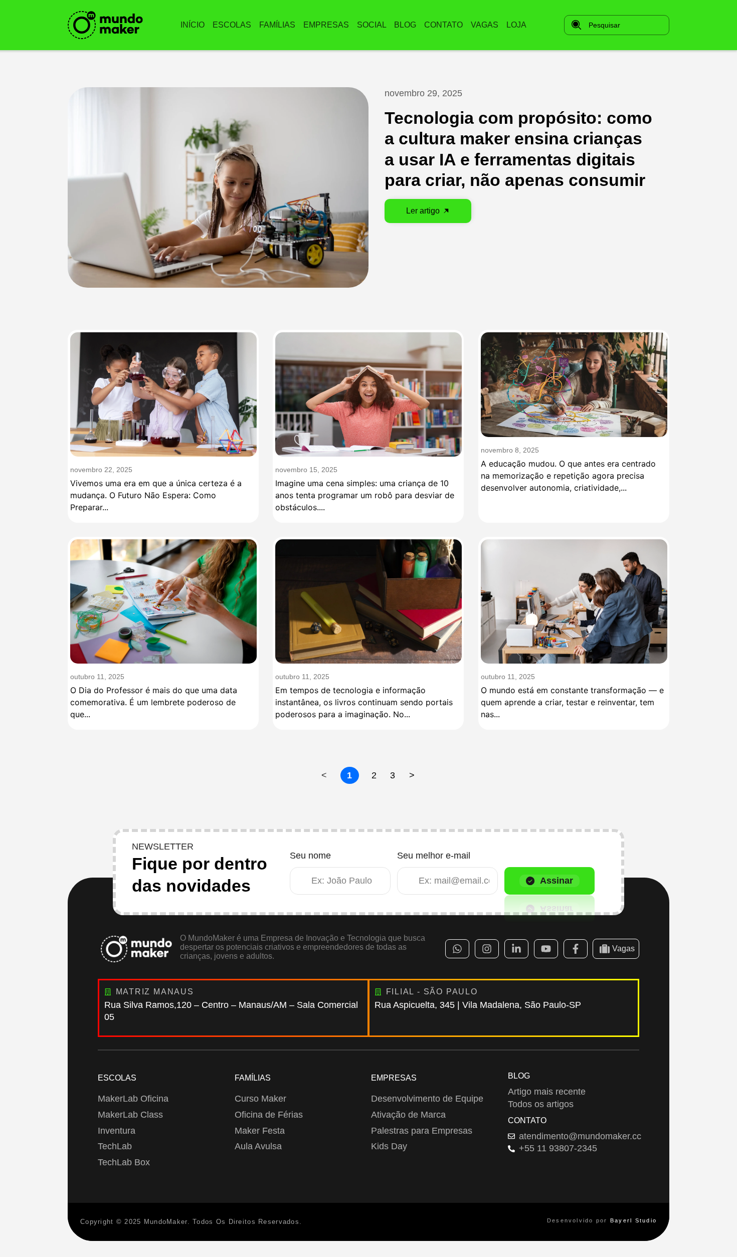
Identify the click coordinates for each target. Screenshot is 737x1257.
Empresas (394, 1078)
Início (192, 25)
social (372, 25)
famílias (277, 25)
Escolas (117, 1078)
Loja (516, 25)
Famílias (253, 1078)
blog (405, 25)
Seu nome (310, 856)
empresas (326, 25)
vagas (484, 25)
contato (443, 25)
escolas (232, 25)
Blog (519, 1076)
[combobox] (616, 25)
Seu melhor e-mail (433, 856)
